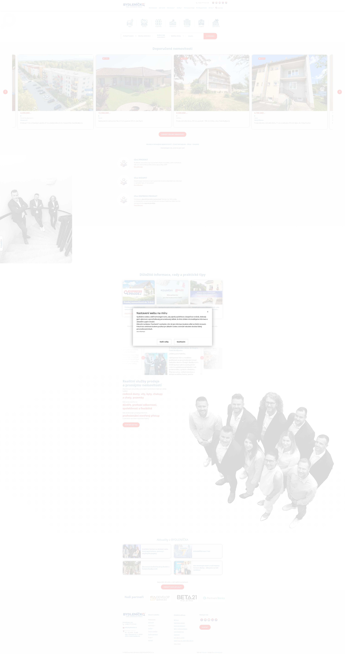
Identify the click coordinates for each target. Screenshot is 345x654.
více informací (141, 331)
